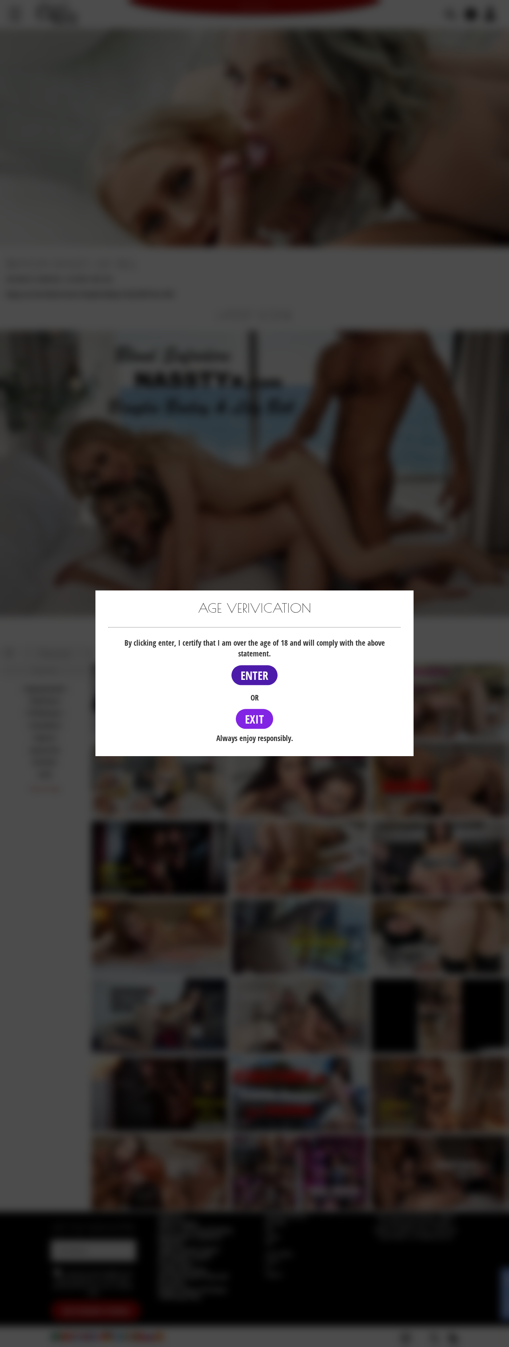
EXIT (254, 719)
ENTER (254, 675)
